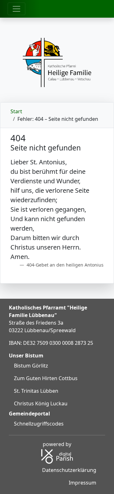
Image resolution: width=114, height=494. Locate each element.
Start (16, 111)
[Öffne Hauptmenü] (16, 9)
